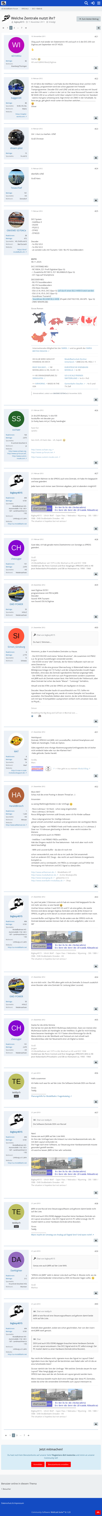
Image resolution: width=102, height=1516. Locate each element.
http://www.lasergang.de (41, 878)
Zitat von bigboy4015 (46, 635)
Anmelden (37, 1464)
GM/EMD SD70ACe (60, 393)
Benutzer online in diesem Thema (19, 1483)
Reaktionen (10, 235)
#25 (96, 211)
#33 (96, 897)
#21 (96, 36)
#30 (96, 627)
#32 (96, 786)
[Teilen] (98, 28)
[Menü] (98, 3)
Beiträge (9, 61)
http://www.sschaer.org (41, 449)
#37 (96, 1112)
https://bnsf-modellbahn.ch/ (20, 250)
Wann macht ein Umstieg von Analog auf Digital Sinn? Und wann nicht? (61, 1234)
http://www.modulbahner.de (43, 875)
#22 (96, 78)
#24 (96, 168)
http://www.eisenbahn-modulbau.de (47, 880)
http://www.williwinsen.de (15, 825)
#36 (96, 1073)
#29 (96, 585)
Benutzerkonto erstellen (58, 1464)
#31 (96, 732)
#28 (96, 539)
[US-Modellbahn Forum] (3, 3)
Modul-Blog (83, 768)
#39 (96, 1251)
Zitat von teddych (44, 1120)
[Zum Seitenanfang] (98, 1512)
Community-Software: (51, 1512)
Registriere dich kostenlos (63, 1455)
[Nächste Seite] (26, 28)
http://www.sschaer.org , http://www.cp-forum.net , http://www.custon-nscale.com (17, 454)
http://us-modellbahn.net (17, 524)
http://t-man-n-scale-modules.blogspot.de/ (18, 771)
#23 (96, 129)
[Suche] (86, 3)
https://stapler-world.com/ (21, 115)
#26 (96, 410)
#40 (96, 1304)
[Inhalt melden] (96, 68)
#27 (96, 473)
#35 (96, 1019)
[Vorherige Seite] (3, 28)
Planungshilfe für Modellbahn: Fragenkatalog (50, 1096)
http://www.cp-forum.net (42, 452)
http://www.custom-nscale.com (44, 457)
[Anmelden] (92, 3)
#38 (96, 1203)
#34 (96, 977)
